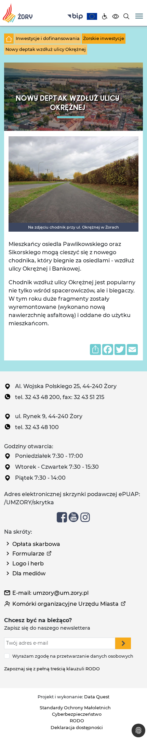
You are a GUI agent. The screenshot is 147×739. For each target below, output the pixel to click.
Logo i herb (28, 563)
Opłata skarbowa (36, 544)
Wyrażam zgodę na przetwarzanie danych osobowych (72, 656)
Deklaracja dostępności (77, 727)
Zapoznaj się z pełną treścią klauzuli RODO (52, 668)
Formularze (28, 553)
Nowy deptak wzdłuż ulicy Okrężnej (45, 49)
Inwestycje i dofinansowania (48, 38)
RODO (77, 720)
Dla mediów (28, 573)
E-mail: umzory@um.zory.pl (50, 593)
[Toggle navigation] (139, 15)
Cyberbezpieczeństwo (77, 714)
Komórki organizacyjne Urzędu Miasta (65, 604)
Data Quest (96, 696)
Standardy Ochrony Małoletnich (75, 707)
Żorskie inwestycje (103, 38)
